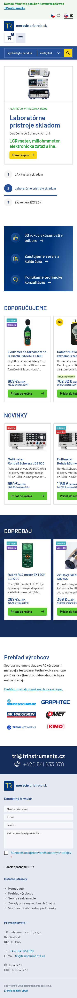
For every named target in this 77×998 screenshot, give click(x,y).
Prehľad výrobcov (20, 893)
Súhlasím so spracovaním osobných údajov (41, 852)
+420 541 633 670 (43, 764)
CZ (58, 15)
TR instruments (14, 8)
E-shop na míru (12, 990)
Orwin (25, 990)
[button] (9, 38)
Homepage (16, 888)
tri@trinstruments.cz (30, 956)
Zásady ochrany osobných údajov (31, 903)
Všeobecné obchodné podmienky (32, 908)
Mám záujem (20, 155)
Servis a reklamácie (22, 898)
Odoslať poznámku (17, 867)
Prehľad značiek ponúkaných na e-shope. (33, 689)
